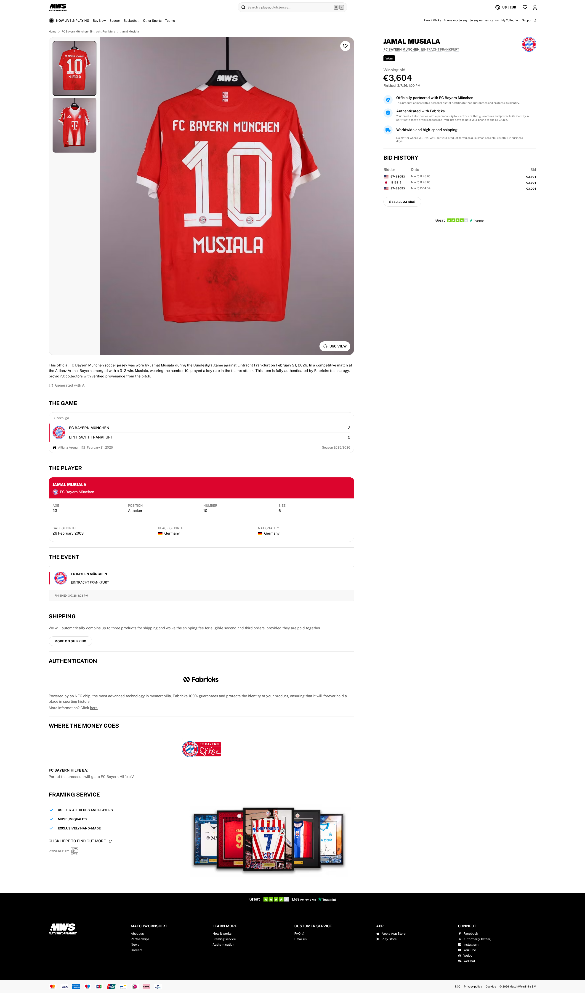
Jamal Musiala (129, 31)
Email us (300, 939)
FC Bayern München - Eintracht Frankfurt (88, 31)
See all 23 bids (402, 202)
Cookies (491, 986)
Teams (170, 20)
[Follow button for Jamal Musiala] (345, 46)
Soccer (114, 20)
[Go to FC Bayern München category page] (59, 432)
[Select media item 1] (74, 68)
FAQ (297, 933)
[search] (292, 7)
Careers (136, 950)
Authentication (223, 944)
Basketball (131, 20)
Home (52, 31)
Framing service (224, 939)
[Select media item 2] (74, 125)
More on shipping (70, 641)
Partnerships (140, 939)
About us (137, 933)
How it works (222, 933)
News (135, 944)
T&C (457, 986)
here (94, 708)
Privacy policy (473, 986)
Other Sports (152, 20)
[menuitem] (505, 7)
